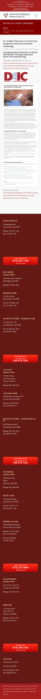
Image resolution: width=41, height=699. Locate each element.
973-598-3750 (14, 592)
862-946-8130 (14, 385)
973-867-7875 (8, 540)
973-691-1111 (14, 506)
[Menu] (35, 15)
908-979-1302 (14, 431)
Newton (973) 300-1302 (20, 8)
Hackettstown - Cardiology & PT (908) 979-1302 (20, 4)
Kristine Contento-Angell (30, 49)
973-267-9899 (14, 531)
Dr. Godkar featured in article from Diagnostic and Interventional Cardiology (20, 44)
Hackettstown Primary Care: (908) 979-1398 (20, 6)
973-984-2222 (14, 303)
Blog (18, 49)
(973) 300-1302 (20, 647)
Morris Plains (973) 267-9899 (21, 10)
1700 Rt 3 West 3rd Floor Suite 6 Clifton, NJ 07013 (9, 378)
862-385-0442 (14, 487)
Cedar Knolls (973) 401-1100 (20, 2)
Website (26, 691)
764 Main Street (9, 478)
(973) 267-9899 (20, 567)
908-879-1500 (14, 670)
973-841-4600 (14, 285)
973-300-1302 (14, 618)
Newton (12, 691)
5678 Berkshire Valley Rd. (12, 278)
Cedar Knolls (6, 691)
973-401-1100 (14, 231)
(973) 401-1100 (20, 260)
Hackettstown (18, 691)
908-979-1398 (14, 329)
